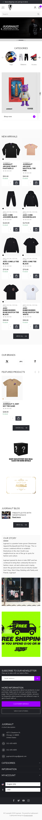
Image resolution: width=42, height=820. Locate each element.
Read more (16, 517)
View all (19, 336)
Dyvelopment (28, 815)
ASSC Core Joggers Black (10, 216)
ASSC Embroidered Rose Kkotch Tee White (31, 311)
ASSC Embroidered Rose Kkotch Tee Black (11, 311)
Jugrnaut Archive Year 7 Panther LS (10, 166)
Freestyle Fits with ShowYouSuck (21, 514)
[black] (3, 159)
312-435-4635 (11, 743)
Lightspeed (34, 813)
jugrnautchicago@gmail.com (16, 756)
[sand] (3, 398)
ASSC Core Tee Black (29, 263)
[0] (39, 7)
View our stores (21, 711)
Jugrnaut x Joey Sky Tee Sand (11, 405)
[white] (23, 301)
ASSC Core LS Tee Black (11, 263)
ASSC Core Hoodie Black (29, 216)
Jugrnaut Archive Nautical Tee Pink (29, 167)
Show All (20, 428)
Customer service (21, 704)
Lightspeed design (16, 815)
